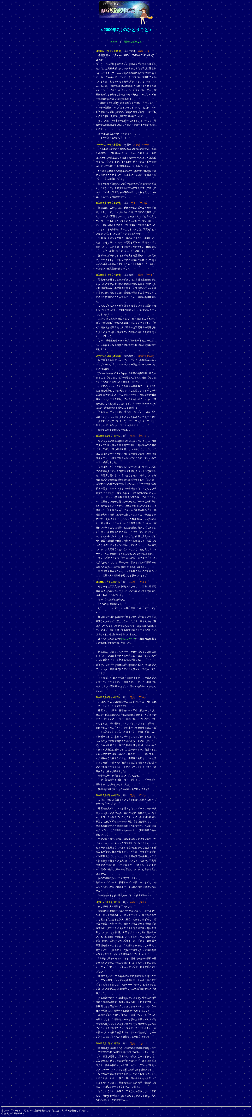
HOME (113, 41)
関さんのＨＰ (128, 638)
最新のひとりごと (133, 41)
